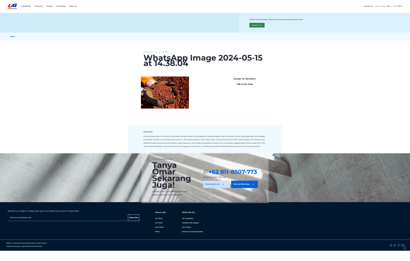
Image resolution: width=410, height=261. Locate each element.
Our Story (158, 218)
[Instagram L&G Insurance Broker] (394, 245)
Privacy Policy (16, 246)
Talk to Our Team (245, 84)
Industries (39, 6)
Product (49, 6)
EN (399, 6)
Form (388, 6)
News (383, 6)
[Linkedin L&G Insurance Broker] (391, 245)
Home (12, 36)
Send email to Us (212, 184)
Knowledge (61, 6)
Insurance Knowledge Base (192, 231)
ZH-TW (395, 6)
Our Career (159, 227)
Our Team (159, 222)
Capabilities (26, 6)
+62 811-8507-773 (233, 171)
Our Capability (187, 218)
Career (377, 6)
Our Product (186, 227)
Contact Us (368, 6)
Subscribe (133, 217)
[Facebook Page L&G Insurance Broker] (398, 245)
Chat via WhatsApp (241, 184)
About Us (73, 6)
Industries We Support (190, 222)
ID (401, 6)
